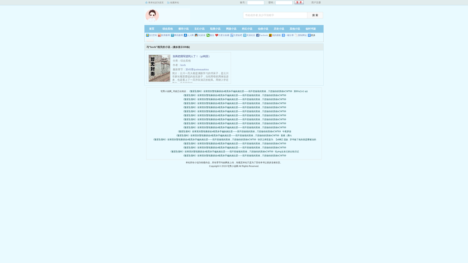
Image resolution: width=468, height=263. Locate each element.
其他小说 (295, 28)
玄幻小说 (199, 28)
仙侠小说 (263, 28)
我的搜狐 (276, 35)
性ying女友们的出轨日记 (287, 151)
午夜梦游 (286, 131)
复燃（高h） (287, 135)
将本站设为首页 (156, 2)
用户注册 (316, 2)
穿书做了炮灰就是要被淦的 (303, 139)
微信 (212, 35)
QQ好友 (201, 35)
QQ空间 (153, 35)
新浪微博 (165, 35)
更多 (313, 35)
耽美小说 (215, 28)
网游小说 (231, 28)
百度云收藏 (223, 35)
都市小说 (183, 28)
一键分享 (289, 35)
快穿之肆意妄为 (265, 139)
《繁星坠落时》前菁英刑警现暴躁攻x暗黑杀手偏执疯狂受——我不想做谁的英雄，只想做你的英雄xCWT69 (240, 91)
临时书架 (311, 28)
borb (183, 65)
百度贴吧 (237, 35)
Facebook (263, 35)
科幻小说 (247, 28)
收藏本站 (174, 2)
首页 (151, 28)
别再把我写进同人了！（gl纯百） (192, 56)
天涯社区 (250, 35)
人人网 (190, 35)
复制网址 (302, 35)
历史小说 (279, 28)
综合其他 (168, 28)
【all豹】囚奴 (281, 139)
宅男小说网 (167, 15)
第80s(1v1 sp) (301, 91)
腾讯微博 (178, 35)
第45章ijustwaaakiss (197, 69)
